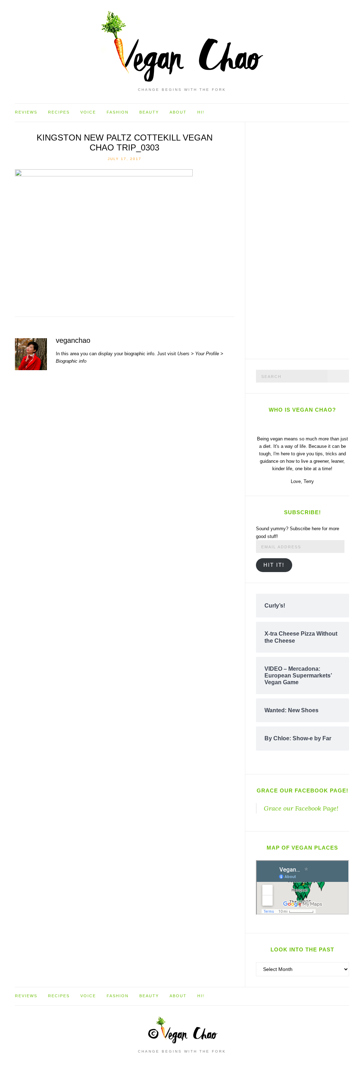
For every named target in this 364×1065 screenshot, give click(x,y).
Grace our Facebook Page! (302, 790)
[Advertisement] (309, 239)
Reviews (26, 112)
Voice (88, 112)
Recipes (59, 112)
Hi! (200, 112)
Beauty (149, 112)
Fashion (118, 112)
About (178, 112)
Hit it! (273, 565)
